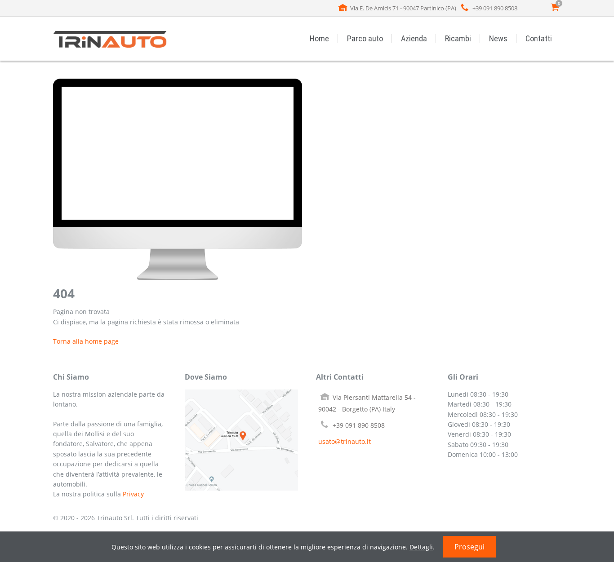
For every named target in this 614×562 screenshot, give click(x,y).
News (498, 38)
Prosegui (469, 547)
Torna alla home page (86, 341)
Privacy (133, 494)
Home (319, 38)
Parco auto (365, 38)
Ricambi (458, 38)
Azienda (414, 38)
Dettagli (421, 547)
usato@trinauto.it (344, 441)
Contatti (538, 38)
